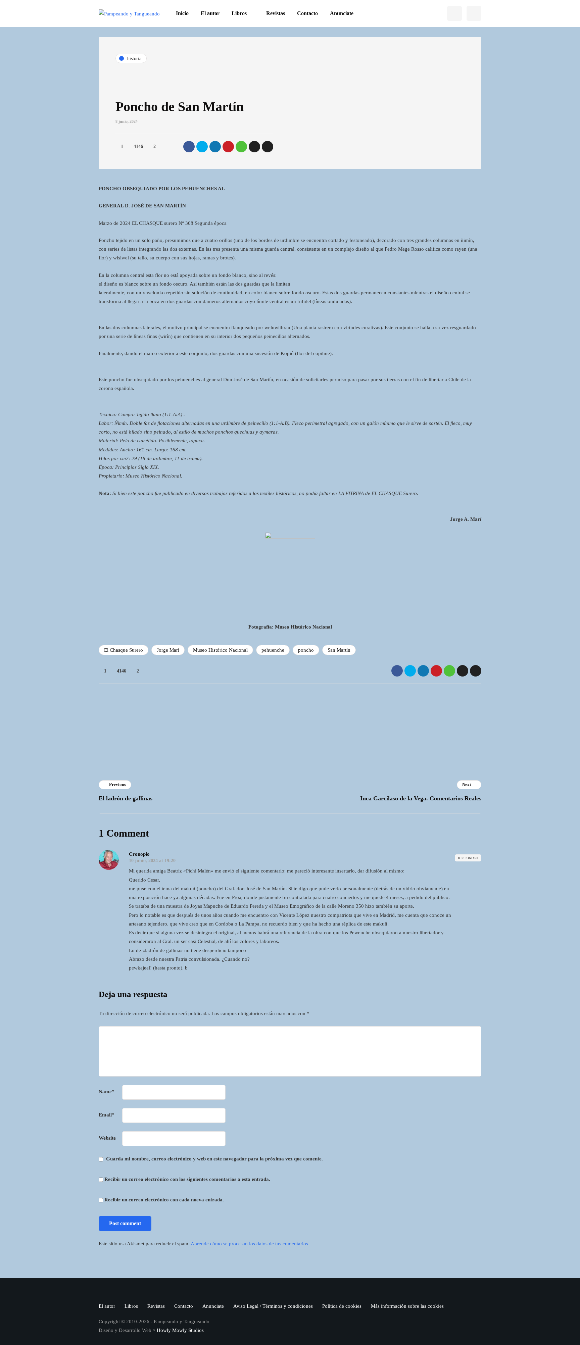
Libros (239, 13)
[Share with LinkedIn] (215, 146)
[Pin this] (228, 146)
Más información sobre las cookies (407, 1306)
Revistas (275, 13)
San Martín (339, 650)
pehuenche (272, 650)
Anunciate (341, 13)
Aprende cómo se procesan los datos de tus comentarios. (250, 1243)
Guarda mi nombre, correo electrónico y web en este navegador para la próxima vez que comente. (214, 1158)
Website (107, 1138)
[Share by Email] (267, 146)
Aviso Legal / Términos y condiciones (273, 1306)
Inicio (182, 13)
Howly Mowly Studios (180, 1330)
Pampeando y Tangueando (327, 732)
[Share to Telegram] (254, 146)
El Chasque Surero (123, 650)
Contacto (307, 13)
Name (106, 1091)
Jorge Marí (168, 650)
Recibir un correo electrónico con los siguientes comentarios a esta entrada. (187, 1179)
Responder (468, 858)
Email (106, 1114)
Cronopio (210, 713)
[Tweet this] (202, 146)
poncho (306, 650)
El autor (210, 13)
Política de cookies (341, 1306)
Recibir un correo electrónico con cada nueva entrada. (164, 1199)
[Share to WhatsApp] (241, 146)
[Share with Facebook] (189, 146)
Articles (209, 741)
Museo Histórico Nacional (220, 650)
